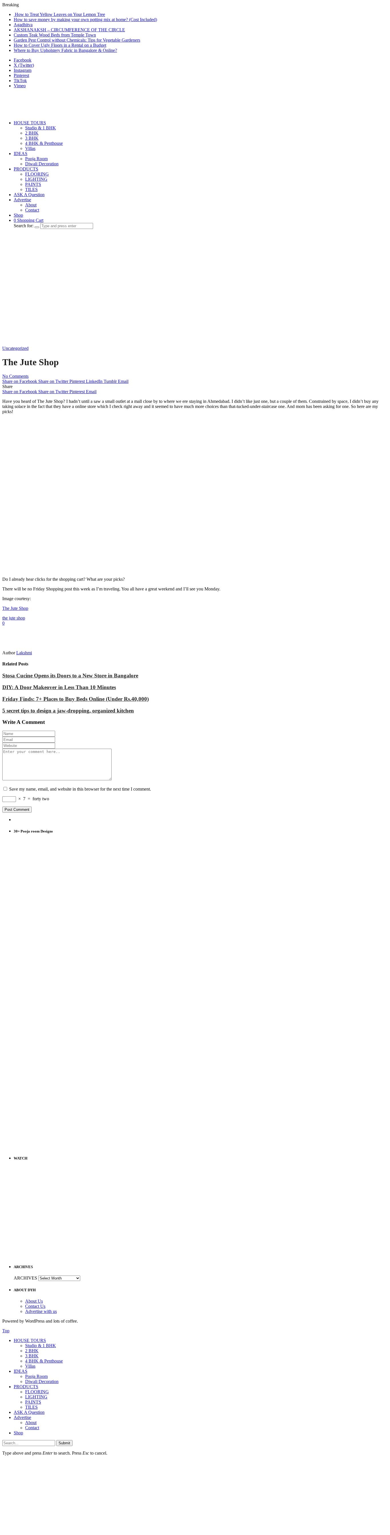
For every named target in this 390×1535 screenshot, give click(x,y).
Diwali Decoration (42, 163)
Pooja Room (36, 158)
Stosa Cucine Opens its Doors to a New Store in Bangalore (70, 676)
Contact (32, 210)
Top (5, 1330)
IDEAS (20, 153)
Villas (30, 148)
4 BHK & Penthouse (44, 143)
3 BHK (32, 138)
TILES (31, 189)
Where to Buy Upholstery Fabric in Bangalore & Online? (65, 50)
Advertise (22, 199)
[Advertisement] (106, 246)
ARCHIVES (25, 1278)
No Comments (15, 376)
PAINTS (33, 184)
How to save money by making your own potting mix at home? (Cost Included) (85, 19)
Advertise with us (41, 1311)
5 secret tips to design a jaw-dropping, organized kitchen (68, 711)
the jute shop (13, 618)
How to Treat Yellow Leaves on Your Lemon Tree (59, 14)
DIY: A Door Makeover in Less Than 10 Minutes (59, 687)
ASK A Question (29, 194)
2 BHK (32, 133)
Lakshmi (24, 652)
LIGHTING (36, 179)
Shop (18, 215)
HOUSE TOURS (30, 122)
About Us (34, 1301)
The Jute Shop (15, 608)
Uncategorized (15, 348)
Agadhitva (23, 24)
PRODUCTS (26, 169)
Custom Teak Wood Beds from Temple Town (55, 35)
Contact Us (35, 1306)
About (31, 204)
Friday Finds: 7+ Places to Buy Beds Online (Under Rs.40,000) (75, 699)
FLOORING (37, 174)
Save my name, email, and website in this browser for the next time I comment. (80, 789)
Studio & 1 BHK (40, 127)
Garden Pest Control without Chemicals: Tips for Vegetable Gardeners (77, 40)
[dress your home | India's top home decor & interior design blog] (30, 113)
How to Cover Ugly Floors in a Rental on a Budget (60, 45)
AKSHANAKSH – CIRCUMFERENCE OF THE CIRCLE (69, 29)
